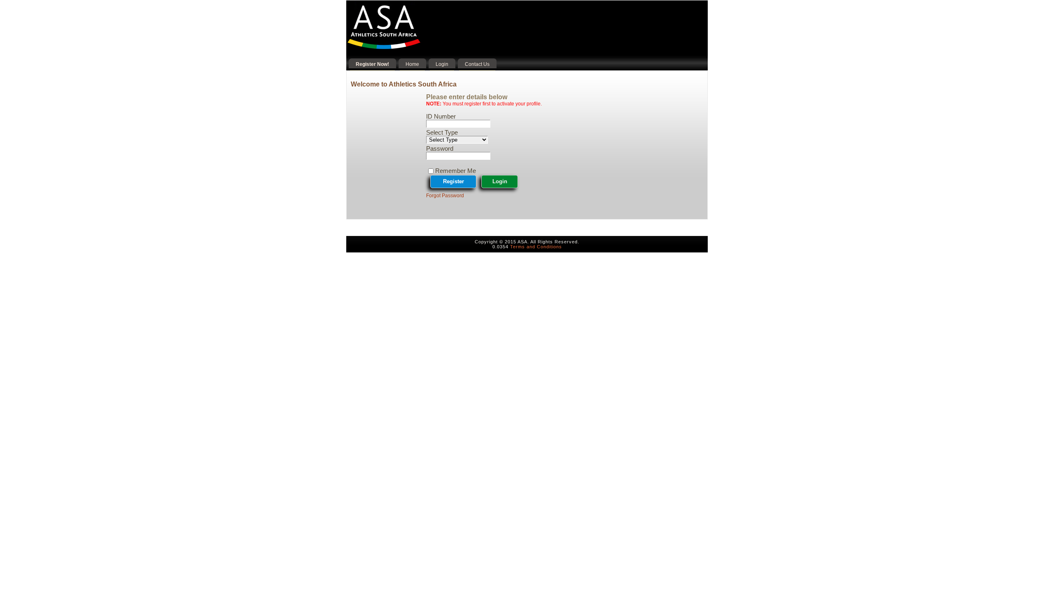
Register (453, 181)
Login (499, 181)
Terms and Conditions (536, 246)
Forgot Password (445, 195)
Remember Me (455, 170)
